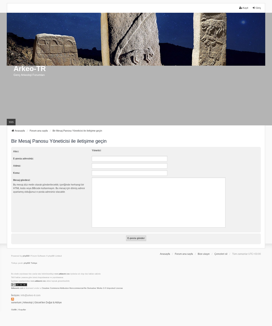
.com (17, 288)
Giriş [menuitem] (258, 8)
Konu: (16, 173)
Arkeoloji (28, 302)
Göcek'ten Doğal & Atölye (48, 302)
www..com (62, 274)
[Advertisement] (136, 95)
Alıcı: (16, 151)
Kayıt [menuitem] (245, 8)
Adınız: (17, 165)
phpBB (26, 256)
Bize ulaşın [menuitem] (204, 254)
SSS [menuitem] (11, 122)
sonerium (16, 302)
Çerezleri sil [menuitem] (220, 254)
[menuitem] (14, 309)
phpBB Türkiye (30, 263)
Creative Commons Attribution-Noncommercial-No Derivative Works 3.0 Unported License (82, 288)
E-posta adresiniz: (23, 158)
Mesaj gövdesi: (21, 180)
